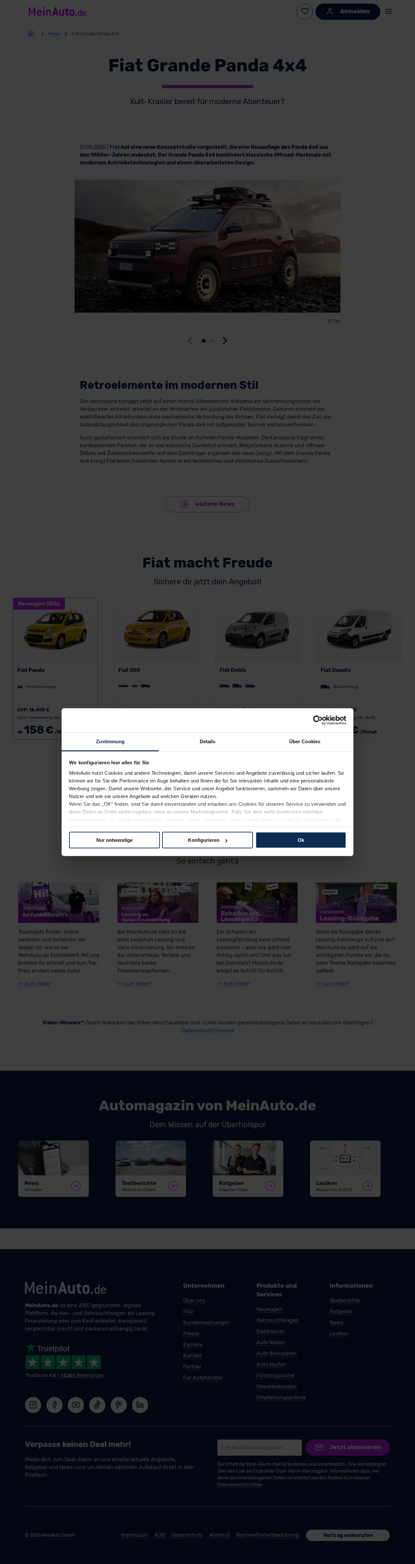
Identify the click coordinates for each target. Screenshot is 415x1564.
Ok (301, 840)
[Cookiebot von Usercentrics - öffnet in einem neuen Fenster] (318, 720)
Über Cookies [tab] (304, 741)
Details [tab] (208, 741)
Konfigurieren (203, 840)
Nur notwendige (114, 840)
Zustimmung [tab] (110, 741)
